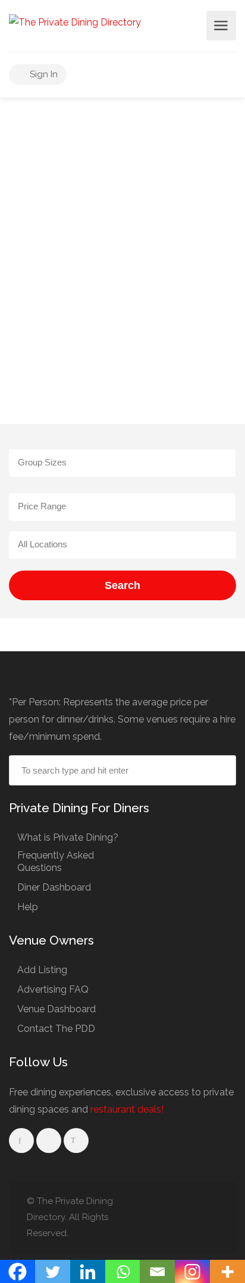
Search (122, 585)
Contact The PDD (56, 1028)
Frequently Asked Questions (55, 861)
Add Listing (42, 969)
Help (27, 907)
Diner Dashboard (54, 887)
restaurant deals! (127, 1109)
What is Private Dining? (67, 837)
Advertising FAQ (53, 989)
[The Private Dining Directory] (75, 21)
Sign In (42, 74)
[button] (122, 463)
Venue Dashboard (56, 1009)
